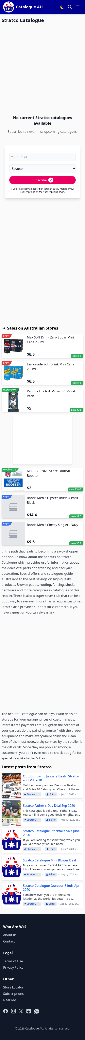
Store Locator (13, 987)
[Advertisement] (42, 69)
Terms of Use (13, 961)
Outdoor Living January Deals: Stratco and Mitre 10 (51, 778)
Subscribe (39, 180)
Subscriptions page (53, 192)
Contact (9, 941)
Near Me (9, 1000)
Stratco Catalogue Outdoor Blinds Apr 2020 (51, 887)
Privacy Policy (13, 967)
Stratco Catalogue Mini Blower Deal (49, 860)
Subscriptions (13, 993)
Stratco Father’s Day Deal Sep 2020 (49, 805)
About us (10, 935)
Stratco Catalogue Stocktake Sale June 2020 (51, 833)
